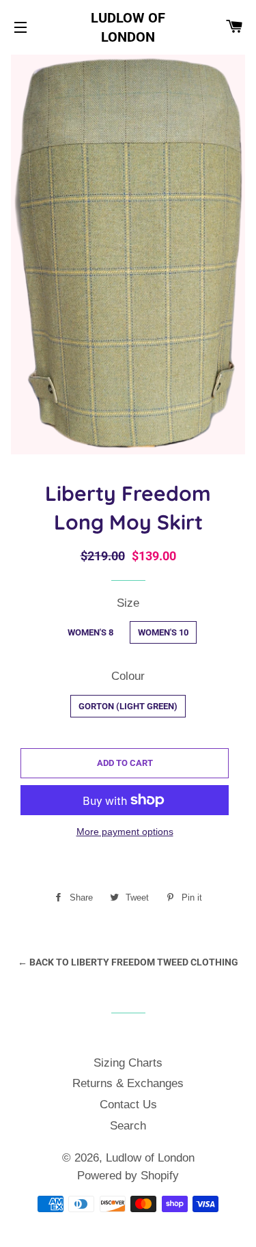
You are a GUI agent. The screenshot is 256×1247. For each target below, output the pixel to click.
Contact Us (128, 1104)
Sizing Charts (128, 1062)
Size (128, 603)
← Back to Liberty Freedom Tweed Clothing (128, 962)
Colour (128, 676)
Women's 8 (90, 632)
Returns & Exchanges (128, 1083)
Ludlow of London (128, 27)
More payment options (124, 831)
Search (128, 1125)
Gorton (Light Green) (128, 706)
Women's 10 (163, 632)
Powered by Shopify (128, 1175)
